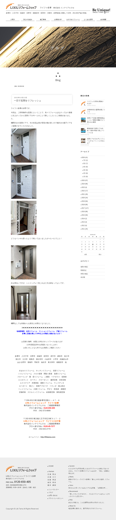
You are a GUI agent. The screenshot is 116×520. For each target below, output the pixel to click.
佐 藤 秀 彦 (52, 480)
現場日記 (83, 270)
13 (92, 244)
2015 (85, 215)
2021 (85, 194)
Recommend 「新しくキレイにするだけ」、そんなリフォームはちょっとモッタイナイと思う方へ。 (89, 493)
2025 (85, 180)
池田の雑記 (84, 267)
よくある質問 (88, 19)
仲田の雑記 (84, 274)
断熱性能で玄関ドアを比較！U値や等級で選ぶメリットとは (95, 130)
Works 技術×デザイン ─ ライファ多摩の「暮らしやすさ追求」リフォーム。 (89, 479)
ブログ (51, 492)
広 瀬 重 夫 (52, 474)
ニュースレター (54, 489)
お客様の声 (58, 19)
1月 (85, 176)
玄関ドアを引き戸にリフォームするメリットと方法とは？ (96, 141)
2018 (85, 204)
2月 (85, 173)
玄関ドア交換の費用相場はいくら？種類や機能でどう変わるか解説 (96, 120)
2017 (85, 208)
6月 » (100, 254)
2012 (84, 225)
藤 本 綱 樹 (52, 485)
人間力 (12, 19)
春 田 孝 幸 (52, 482)
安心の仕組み (27, 19)
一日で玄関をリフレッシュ (27, 100)
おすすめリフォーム (73, 19)
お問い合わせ (53, 495)
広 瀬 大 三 (52, 477)
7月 (85, 160)
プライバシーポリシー (56, 498)
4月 (85, 167)
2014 (84, 218)
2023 (84, 187)
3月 (85, 170)
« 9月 (85, 254)
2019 (85, 201)
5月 (85, 163)
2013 (84, 222)
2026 (85, 157)
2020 (85, 198)
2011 (85, 229)
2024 (85, 184)
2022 (85, 191)
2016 (85, 211)
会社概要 (103, 19)
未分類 (83, 277)
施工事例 (43, 19)
